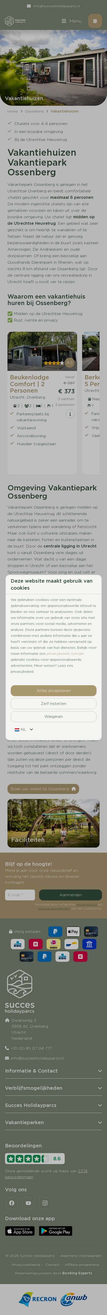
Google (77, 654)
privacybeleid (58, 654)
